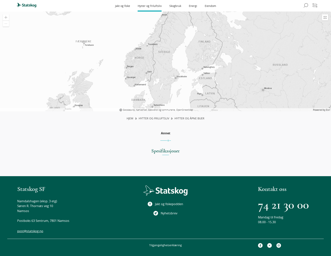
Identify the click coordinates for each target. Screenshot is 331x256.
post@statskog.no (30, 231)
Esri (328, 109)
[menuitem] (28, 6)
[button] (6, 17)
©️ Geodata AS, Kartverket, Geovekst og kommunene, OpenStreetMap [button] (156, 109)
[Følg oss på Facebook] (260, 245)
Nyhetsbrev (169, 213)
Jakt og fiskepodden (169, 204)
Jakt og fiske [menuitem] (122, 6)
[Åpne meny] (315, 5)
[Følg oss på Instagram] (278, 245)
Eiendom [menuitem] (210, 6)
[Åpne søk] (305, 6)
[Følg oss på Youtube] (269, 245)
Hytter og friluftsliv (154, 118)
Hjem (130, 118)
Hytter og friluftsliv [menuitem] (150, 6)
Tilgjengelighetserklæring (165, 245)
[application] (165, 61)
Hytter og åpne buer (189, 118)
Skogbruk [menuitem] (175, 6)
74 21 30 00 (283, 205)
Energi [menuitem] (193, 6)
